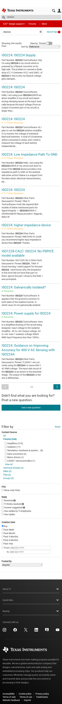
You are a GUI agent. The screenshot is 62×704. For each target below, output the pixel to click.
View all (8, 464)
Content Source (9, 432)
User (59, 11)
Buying (6, 611)
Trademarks (42, 697)
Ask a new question (31, 407)
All (4, 435)
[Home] (17, 10)
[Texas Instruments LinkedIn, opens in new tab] (36, 631)
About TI (7, 589)
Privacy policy (42, 693)
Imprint (27, 700)
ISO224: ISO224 (13, 87)
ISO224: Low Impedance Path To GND (29, 154)
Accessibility (9, 693)
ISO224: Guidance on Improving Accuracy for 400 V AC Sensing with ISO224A (28, 350)
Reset (57, 426)
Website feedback (11, 700)
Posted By (7, 561)
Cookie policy (25, 693)
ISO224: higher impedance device (26, 225)
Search (53, 11)
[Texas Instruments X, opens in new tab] (26, 631)
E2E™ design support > (14, 24)
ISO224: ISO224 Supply (19, 55)
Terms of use (26, 697)
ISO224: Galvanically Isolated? (24, 287)
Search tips (52, 32)
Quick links (8, 600)
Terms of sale (9, 697)
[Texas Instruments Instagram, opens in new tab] (4, 631)
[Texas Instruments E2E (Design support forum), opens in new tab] (47, 631)
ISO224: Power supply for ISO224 (26, 313)
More (44, 24)
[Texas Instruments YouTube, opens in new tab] (57, 631)
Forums (32, 24)
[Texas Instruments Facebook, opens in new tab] (15, 631)
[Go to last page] (32, 387)
